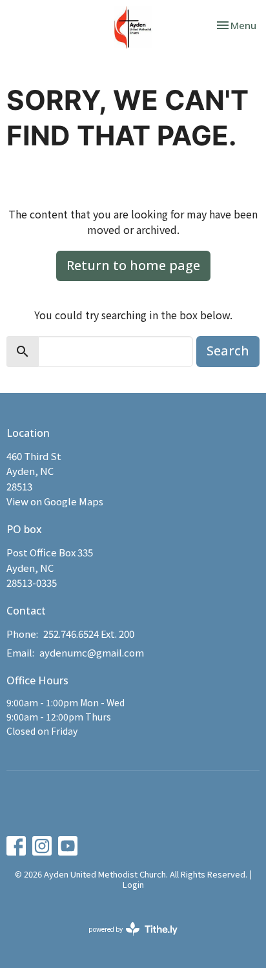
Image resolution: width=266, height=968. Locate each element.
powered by (126, 939)
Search (228, 350)
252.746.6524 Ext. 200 (88, 633)
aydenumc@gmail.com (91, 652)
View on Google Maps (54, 501)
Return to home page (133, 265)
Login (133, 884)
